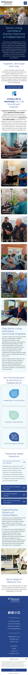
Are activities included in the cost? (12, 488)
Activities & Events (14, 621)
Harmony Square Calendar (14, 443)
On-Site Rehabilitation (14, 628)
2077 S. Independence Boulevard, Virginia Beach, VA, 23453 (13, 608)
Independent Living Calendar (14, 400)
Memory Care (14, 641)
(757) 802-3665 (14, 604)
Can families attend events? (10, 495)
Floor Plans (14, 646)
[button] (26, 659)
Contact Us (14, 651)
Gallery (14, 648)
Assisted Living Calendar (14, 422)
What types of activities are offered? (11, 462)
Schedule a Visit (14, 653)
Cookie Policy (10, 673)
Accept (14, 670)
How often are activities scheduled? (11, 501)
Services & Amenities (14, 623)
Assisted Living (14, 639)
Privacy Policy (16, 673)
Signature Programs (14, 626)
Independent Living (14, 636)
